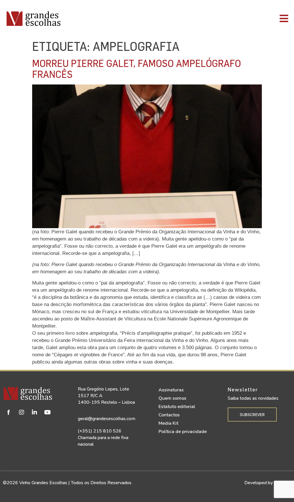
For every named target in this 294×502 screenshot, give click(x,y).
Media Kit (168, 423)
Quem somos (172, 398)
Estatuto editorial (176, 406)
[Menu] (207, 18)
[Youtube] (47, 412)
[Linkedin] (34, 412)
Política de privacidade (182, 431)
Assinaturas (171, 390)
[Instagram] (21, 412)
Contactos (169, 415)
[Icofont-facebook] (8, 412)
